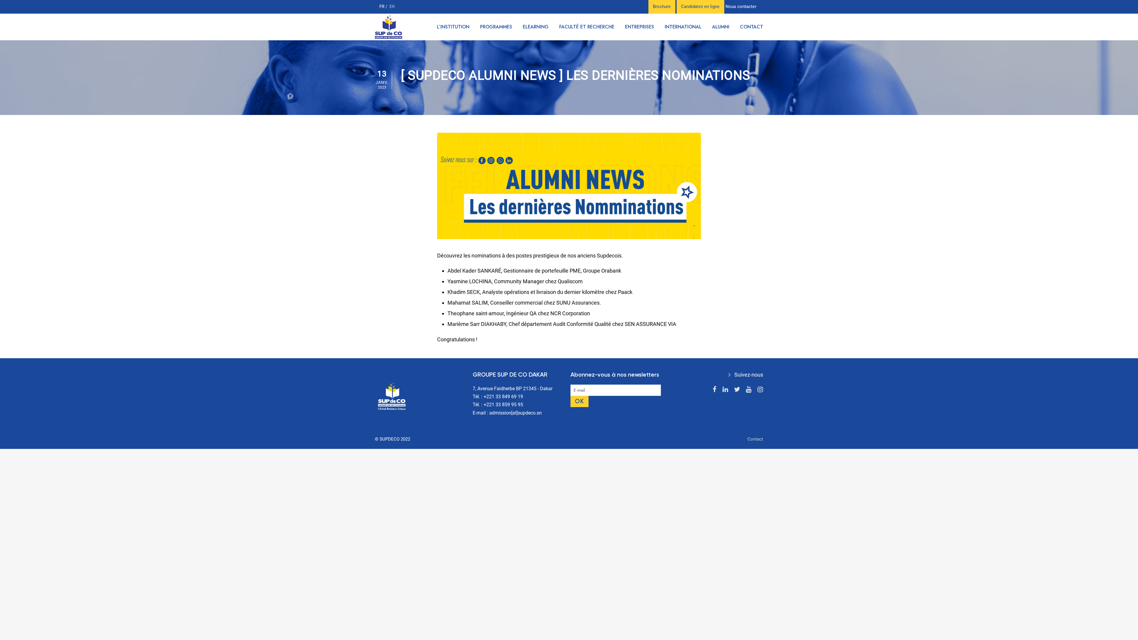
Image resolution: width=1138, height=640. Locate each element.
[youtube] (749, 389)
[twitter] (737, 389)
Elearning (536, 26)
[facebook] (715, 389)
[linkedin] (725, 389)
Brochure (662, 6)
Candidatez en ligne (700, 6)
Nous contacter (740, 6)
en (392, 6)
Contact (751, 26)
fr (382, 6)
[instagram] (760, 389)
